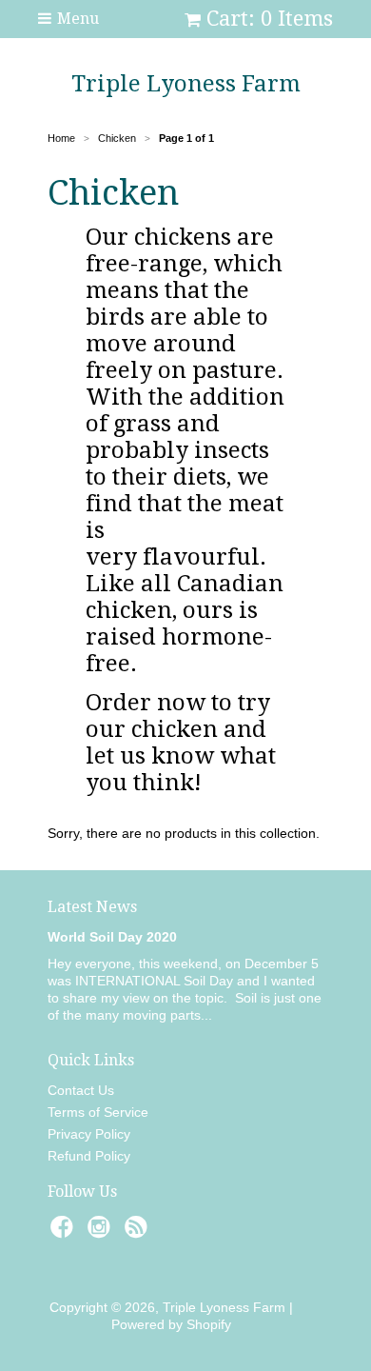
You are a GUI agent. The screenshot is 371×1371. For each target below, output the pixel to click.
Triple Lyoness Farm (186, 83)
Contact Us (81, 1090)
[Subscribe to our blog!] (139, 1232)
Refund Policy (89, 1155)
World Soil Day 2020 (112, 936)
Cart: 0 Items (269, 18)
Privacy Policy (89, 1134)
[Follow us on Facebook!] (64, 1232)
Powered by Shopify (171, 1324)
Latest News (92, 907)
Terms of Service (98, 1112)
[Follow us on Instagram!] (102, 1232)
